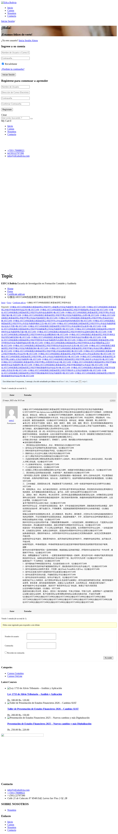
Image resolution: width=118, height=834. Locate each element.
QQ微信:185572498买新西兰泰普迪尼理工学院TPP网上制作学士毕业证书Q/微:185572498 (77, 359)
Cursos (10, 10)
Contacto (11, 16)
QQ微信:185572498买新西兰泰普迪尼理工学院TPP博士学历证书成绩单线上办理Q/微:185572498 (60, 315)
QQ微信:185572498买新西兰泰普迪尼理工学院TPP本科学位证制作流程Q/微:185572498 (71, 332)
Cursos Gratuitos (15, 673)
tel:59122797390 (15, 153)
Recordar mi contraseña (15, 653)
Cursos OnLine (14, 676)
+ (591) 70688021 (16, 792)
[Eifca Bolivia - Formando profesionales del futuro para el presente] (8, 2)
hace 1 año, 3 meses (68, 381)
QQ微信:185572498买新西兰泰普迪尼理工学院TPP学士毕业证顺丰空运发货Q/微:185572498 (64, 326)
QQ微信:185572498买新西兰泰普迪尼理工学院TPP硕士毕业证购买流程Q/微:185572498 (47, 351)
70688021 (19, 150)
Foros (10, 291)
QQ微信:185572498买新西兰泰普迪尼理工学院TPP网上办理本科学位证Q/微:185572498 (36, 362)
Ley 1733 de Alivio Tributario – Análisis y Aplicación (34, 694)
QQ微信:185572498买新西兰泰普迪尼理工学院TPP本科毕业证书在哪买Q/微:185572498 (66, 337)
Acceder (108, 658)
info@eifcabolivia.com (18, 156)
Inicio (10, 7)
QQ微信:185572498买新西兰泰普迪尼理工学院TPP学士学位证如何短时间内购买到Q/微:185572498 (52, 321)
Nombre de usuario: (12, 636)
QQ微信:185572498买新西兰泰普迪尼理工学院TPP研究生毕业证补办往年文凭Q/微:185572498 (50, 345)
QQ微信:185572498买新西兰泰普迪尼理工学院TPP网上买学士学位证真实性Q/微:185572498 (74, 354)
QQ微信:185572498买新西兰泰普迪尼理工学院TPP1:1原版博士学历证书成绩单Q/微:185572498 (47, 307)
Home (10, 288)
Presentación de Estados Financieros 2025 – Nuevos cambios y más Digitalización (49, 723)
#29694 (112, 400)
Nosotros (11, 13)
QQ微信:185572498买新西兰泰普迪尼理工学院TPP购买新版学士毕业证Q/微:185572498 (68, 365)
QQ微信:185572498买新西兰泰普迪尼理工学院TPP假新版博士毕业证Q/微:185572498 (74, 310)
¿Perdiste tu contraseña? (12, 69)
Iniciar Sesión (7, 21)
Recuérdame (11, 64)
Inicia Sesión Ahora (28, 40)
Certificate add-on (16, 294)
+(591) (11, 150)
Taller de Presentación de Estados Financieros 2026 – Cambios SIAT (43, 709)
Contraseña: (9, 646)
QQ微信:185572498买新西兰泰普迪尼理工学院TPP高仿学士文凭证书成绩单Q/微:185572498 (64, 370)
